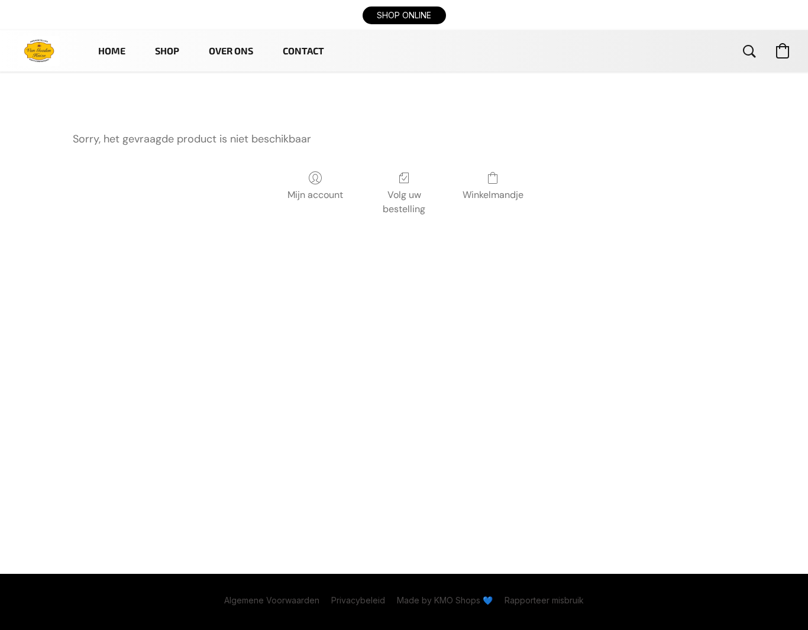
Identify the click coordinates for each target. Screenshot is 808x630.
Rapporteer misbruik (544, 600)
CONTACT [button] (303, 50)
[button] (404, 15)
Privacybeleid (358, 600)
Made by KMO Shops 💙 (445, 600)
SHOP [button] (167, 50)
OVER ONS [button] (231, 50)
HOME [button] (111, 50)
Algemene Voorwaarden (271, 600)
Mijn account (315, 195)
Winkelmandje (493, 195)
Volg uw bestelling (404, 202)
